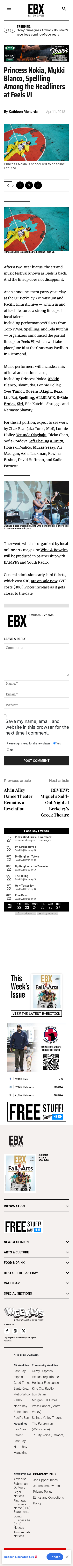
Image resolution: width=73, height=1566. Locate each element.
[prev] (6, 30)
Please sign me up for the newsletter (28, 743)
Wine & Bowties (54, 550)
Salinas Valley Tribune (47, 1418)
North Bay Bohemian (21, 1409)
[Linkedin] (38, 185)
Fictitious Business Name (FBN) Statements (22, 1506)
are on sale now (44, 581)
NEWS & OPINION (16, 1242)
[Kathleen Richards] (17, 621)
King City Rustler (43, 1388)
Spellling (26, 397)
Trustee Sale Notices (22, 1534)
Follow (58, 1086)
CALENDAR (12, 1283)
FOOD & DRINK (14, 1262)
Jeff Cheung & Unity (46, 441)
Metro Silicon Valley (23, 1397)
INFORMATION (14, 1206)
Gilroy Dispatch (42, 1371)
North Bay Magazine (20, 1449)
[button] (64, 9)
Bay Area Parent (20, 1432)
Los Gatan (39, 1394)
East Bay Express (20, 1374)
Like (61, 1078)
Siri (20, 404)
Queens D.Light (39, 391)
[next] (12, 30)
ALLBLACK (45, 397)
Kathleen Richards (23, 112)
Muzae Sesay (44, 447)
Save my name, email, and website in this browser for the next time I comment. (37, 727)
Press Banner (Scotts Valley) (46, 1409)
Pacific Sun (21, 1418)
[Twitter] (29, 185)
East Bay (20, 1441)
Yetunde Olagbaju (31, 435)
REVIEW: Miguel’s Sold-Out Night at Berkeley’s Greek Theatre (54, 802)
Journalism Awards (46, 1486)
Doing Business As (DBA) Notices (22, 1522)
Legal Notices (19, 1494)
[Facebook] (20, 185)
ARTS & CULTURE (16, 1252)
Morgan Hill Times (44, 1400)
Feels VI (27, 341)
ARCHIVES (44, 1158)
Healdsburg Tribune (45, 1377)
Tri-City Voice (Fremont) (48, 1435)
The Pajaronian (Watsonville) (42, 1426)
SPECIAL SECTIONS (18, 1293)
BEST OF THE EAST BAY (21, 1273)
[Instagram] (15, 1331)
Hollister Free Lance (45, 1383)
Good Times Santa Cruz (22, 1385)
